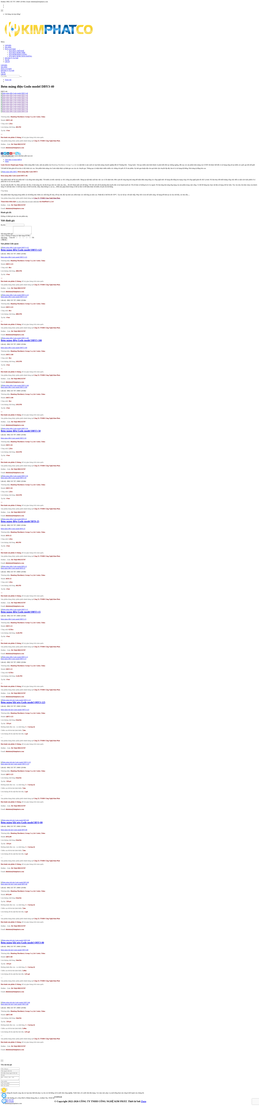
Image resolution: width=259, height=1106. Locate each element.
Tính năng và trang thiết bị (13, 159)
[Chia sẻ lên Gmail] (14, 153)
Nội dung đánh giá (7, 234)
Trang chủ (8, 80)
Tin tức (7, 60)
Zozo (143, 1101)
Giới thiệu (8, 45)
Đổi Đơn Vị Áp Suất (11, 58)
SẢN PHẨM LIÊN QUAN (24, 156)
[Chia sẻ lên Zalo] (19, 153)
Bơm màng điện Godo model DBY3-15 (21, 612)
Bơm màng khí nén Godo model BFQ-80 (22, 822)
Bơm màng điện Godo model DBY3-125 (21, 250)
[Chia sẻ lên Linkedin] (8, 153)
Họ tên (3, 225)
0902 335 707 (9, 1100)
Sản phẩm (8, 47)
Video (7, 161)
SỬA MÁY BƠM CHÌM (17, 52)
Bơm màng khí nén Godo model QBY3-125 (23, 702)
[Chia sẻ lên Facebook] (2, 153)
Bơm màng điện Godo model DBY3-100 (21, 340)
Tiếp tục (4, 239)
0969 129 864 (9, 1101)
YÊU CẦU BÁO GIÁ (7, 156)
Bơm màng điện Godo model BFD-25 (20, 521)
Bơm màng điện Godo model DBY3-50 (21, 431)
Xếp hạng (4, 237)
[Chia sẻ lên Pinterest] (11, 153)
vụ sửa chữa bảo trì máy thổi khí (27, 201)
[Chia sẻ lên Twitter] (5, 153)
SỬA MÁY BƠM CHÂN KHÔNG (20, 56)
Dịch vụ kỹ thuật (10, 49)
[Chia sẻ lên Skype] (16, 153)
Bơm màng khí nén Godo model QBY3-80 (22, 942)
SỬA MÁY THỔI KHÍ (16, 51)
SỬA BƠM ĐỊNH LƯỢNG (18, 54)
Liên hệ (7, 61)
